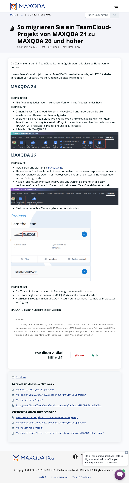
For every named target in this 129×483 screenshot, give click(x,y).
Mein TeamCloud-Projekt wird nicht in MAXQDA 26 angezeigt (47, 417)
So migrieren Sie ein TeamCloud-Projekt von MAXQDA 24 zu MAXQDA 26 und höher (58, 405)
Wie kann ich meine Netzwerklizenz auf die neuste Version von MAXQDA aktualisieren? (60, 433)
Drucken (21, 377)
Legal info (42, 477)
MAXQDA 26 (55, 167)
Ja (97, 355)
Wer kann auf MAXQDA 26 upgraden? (35, 389)
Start (13, 14)
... (22, 14)
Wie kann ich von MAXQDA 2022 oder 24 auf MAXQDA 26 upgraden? (51, 394)
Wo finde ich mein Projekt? (29, 399)
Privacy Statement (59, 477)
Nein (80, 355)
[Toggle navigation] (116, 6)
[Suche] (114, 14)
